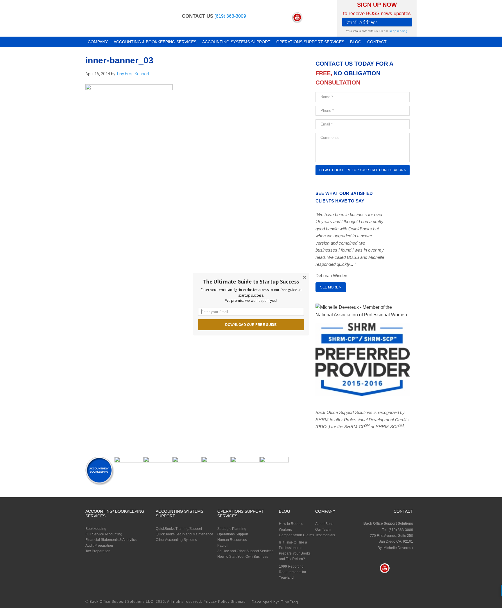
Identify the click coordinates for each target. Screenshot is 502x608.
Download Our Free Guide (251, 324)
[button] (251, 281)
